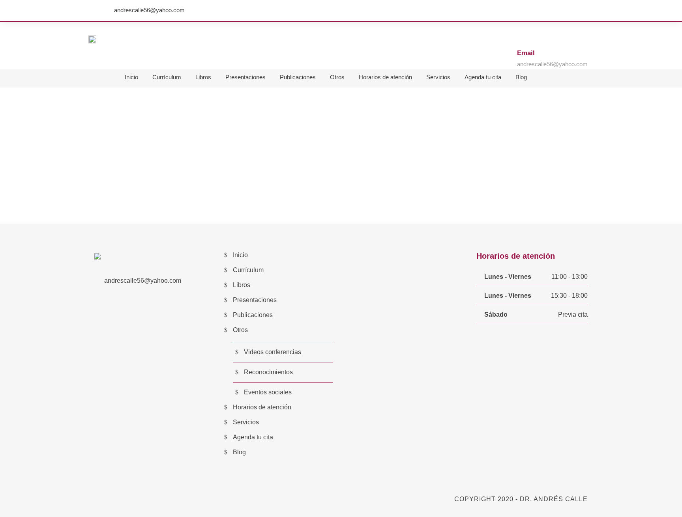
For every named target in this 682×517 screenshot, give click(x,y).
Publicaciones (298, 77)
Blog (521, 77)
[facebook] (585, 10)
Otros (337, 77)
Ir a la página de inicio (341, 193)
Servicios (438, 77)
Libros (203, 77)
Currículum (166, 77)
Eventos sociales (268, 392)
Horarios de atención (385, 77)
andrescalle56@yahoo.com (149, 10)
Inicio (131, 77)
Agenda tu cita (483, 77)
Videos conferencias (272, 352)
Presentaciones (245, 77)
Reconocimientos (268, 372)
